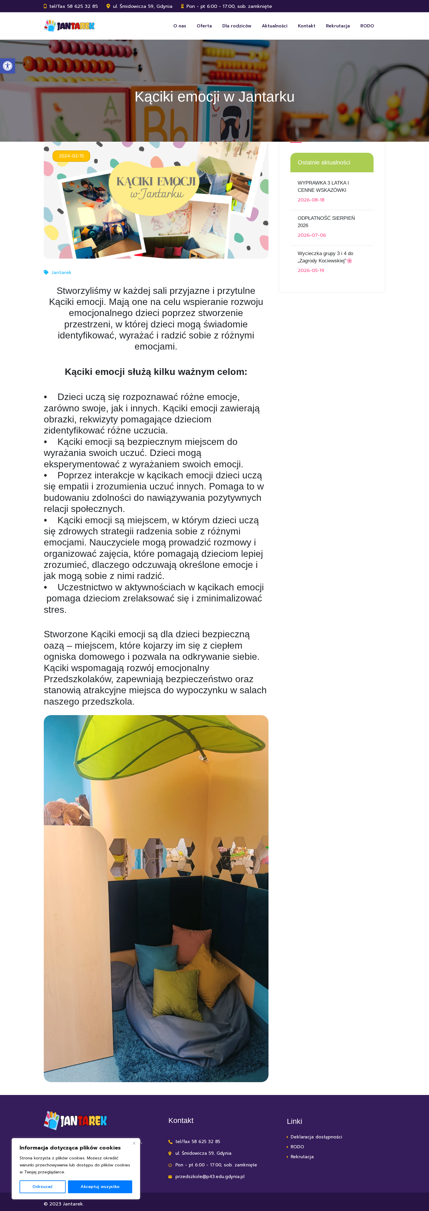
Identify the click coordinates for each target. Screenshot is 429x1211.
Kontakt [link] (306, 26)
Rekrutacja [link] (338, 26)
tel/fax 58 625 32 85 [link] (73, 6)
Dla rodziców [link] (236, 26)
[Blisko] (133, 1143)
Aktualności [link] (274, 26)
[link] (7, 65)
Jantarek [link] (62, 272)
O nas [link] (179, 26)
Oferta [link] (204, 26)
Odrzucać (42, 1187)
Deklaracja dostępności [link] (316, 1137)
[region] (76, 1168)
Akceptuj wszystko (100, 1187)
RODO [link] (367, 26)
